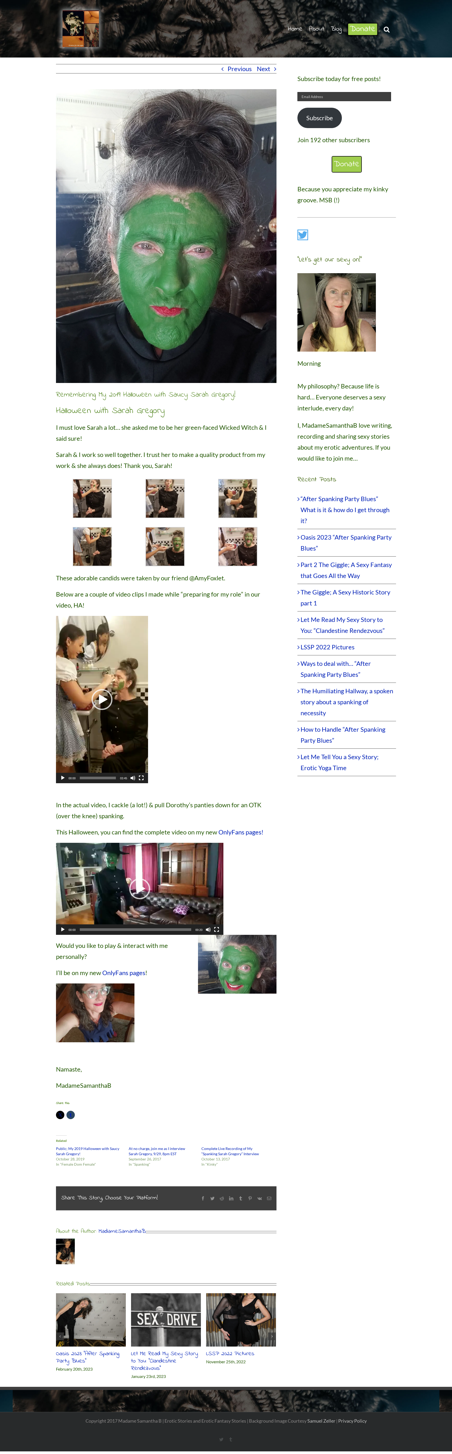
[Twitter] (302, 235)
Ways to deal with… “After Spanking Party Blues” (86, 1357)
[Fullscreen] (141, 778)
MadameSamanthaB (122, 1231)
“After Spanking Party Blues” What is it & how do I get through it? (165, 1361)
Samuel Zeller (321, 1421)
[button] (386, 29)
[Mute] (132, 778)
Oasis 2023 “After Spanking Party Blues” (237, 1357)
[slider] (98, 778)
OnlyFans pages (123, 972)
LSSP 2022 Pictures (327, 647)
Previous (240, 68)
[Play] (62, 778)
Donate (347, 164)
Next (263, 68)
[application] (102, 699)
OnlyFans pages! (240, 832)
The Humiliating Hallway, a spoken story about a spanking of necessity (347, 702)
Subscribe (319, 118)
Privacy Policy (352, 1421)
